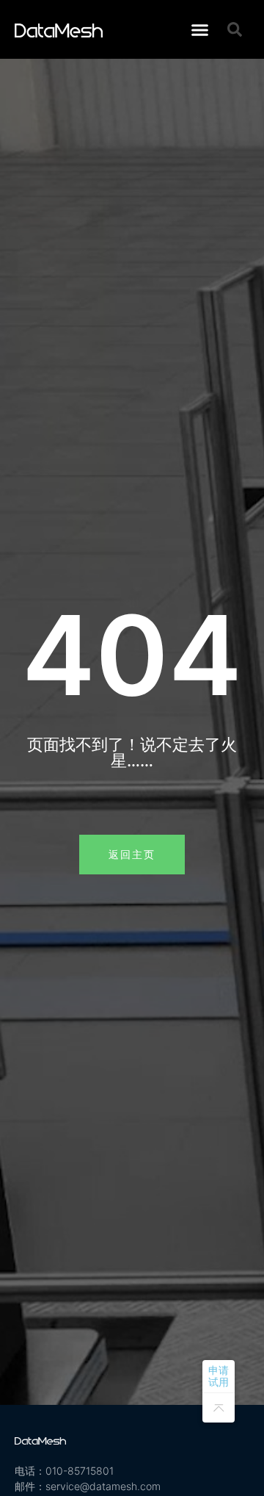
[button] (199, 29)
